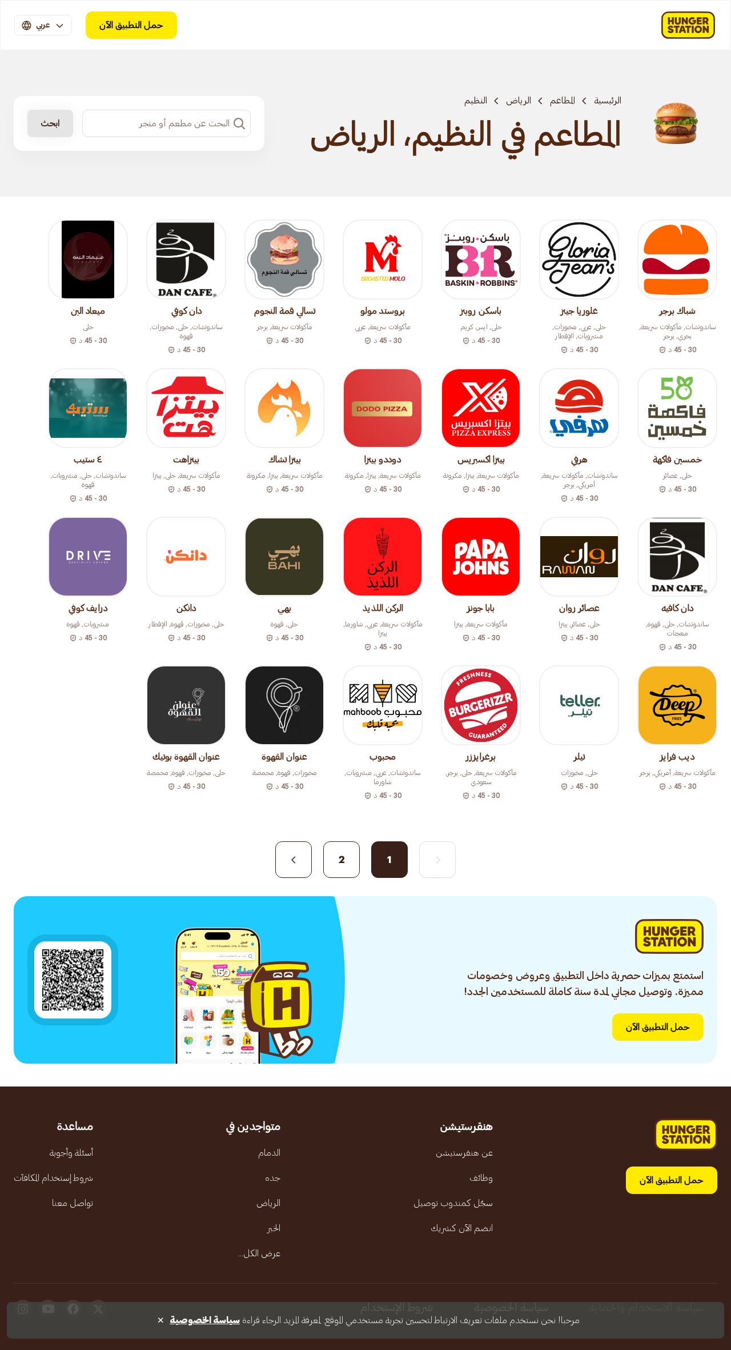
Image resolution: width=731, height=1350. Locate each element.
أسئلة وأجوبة (71, 1152)
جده (272, 1178)
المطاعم (562, 100)
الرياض (518, 100)
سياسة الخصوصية (205, 1320)
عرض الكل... (259, 1253)
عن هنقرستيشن (464, 1152)
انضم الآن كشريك (462, 1228)
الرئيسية (607, 100)
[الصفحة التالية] (293, 859)
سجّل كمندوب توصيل (453, 1203)
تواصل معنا (72, 1203)
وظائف (481, 1178)
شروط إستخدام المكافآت (53, 1178)
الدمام (269, 1152)
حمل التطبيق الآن (131, 25)
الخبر (273, 1228)
